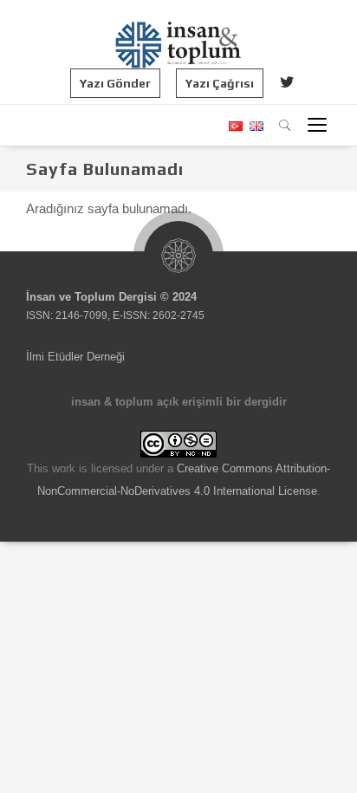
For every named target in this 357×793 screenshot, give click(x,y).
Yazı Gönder (115, 83)
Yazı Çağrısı (219, 83)
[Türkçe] (234, 126)
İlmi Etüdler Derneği (75, 356)
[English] (254, 126)
